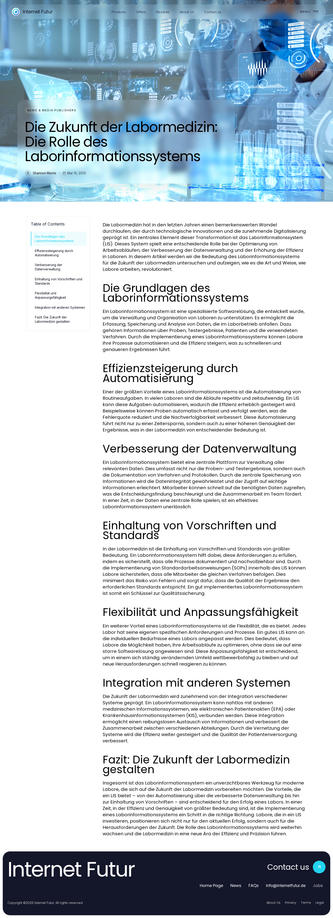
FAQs (254, 885)
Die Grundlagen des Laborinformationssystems (54, 239)
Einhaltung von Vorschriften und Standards (58, 281)
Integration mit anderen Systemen (60, 307)
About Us (273, 902)
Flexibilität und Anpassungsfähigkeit (50, 295)
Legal (320, 902)
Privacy (290, 902)
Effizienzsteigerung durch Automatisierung (54, 253)
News (235, 885)
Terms (306, 902)
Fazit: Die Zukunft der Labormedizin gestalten (52, 319)
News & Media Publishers (51, 110)
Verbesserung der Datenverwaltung (48, 267)
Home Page (211, 885)
